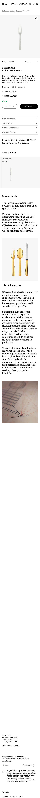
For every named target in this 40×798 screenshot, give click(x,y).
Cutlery (12, 11)
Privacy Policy (24, 777)
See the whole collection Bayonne (15, 143)
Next (36, 62)
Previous (28, 62)
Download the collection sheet (14, 140)
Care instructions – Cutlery (12, 796)
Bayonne (19, 11)
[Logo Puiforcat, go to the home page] (20, 3)
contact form (16, 228)
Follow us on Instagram (11, 745)
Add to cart (29, 106)
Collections (5, 11)
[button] (36, 18)
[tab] (20, 119)
